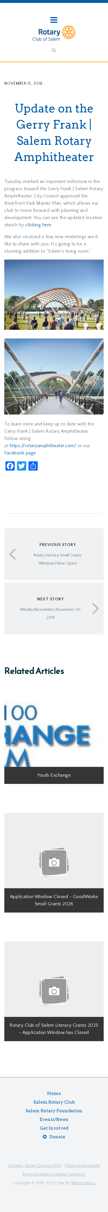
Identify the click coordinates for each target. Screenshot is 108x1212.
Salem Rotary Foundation (54, 1110)
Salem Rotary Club (54, 1102)
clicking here (38, 224)
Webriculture (83, 1183)
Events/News (54, 1119)
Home (54, 1093)
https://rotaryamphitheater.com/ (43, 445)
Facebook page (20, 453)
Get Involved (54, 1128)
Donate (57, 1136)
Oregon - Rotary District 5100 (34, 1165)
